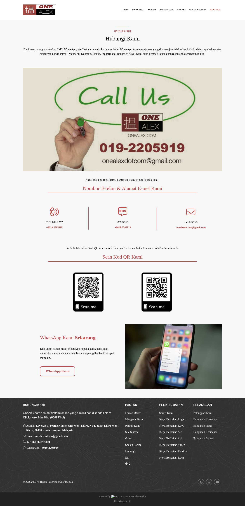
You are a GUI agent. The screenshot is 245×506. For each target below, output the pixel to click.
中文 (128, 463)
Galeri (181, 9)
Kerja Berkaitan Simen (172, 444)
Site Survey (131, 431)
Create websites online (135, 496)
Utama (125, 9)
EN (127, 457)
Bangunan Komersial (205, 419)
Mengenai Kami (134, 419)
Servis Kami (166, 413)
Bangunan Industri (203, 438)
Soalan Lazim (197, 9)
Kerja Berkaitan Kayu (171, 425)
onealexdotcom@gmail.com (51, 436)
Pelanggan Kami (202, 413)
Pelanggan (166, 9)
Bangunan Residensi (205, 431)
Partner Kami (132, 425)
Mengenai (138, 9)
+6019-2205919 (41, 442)
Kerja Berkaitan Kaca (171, 457)
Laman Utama (133, 413)
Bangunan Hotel (202, 425)
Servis (152, 9)
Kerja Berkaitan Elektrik (173, 451)
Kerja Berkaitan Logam (172, 419)
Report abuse (121, 501)
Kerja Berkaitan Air (170, 431)
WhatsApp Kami (57, 371)
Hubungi (215, 9)
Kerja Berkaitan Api (170, 438)
